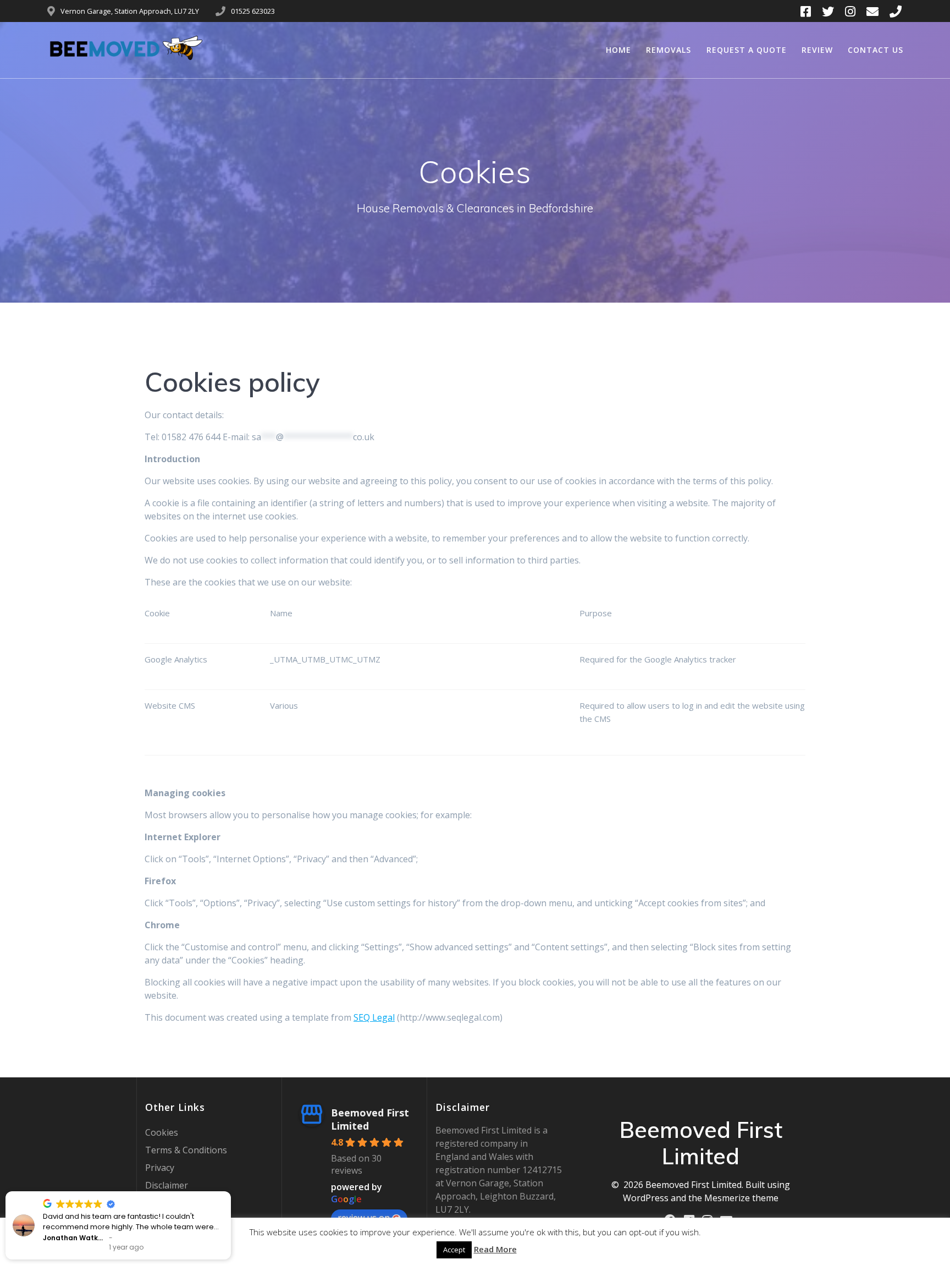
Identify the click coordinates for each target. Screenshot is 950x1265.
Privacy (159, 1168)
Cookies (161, 1132)
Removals (668, 50)
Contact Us (875, 50)
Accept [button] (454, 1250)
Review (817, 50)
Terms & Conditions (186, 1150)
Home (618, 50)
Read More (495, 1249)
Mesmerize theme (741, 1198)
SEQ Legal (374, 1017)
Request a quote (746, 50)
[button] (220, 1192)
